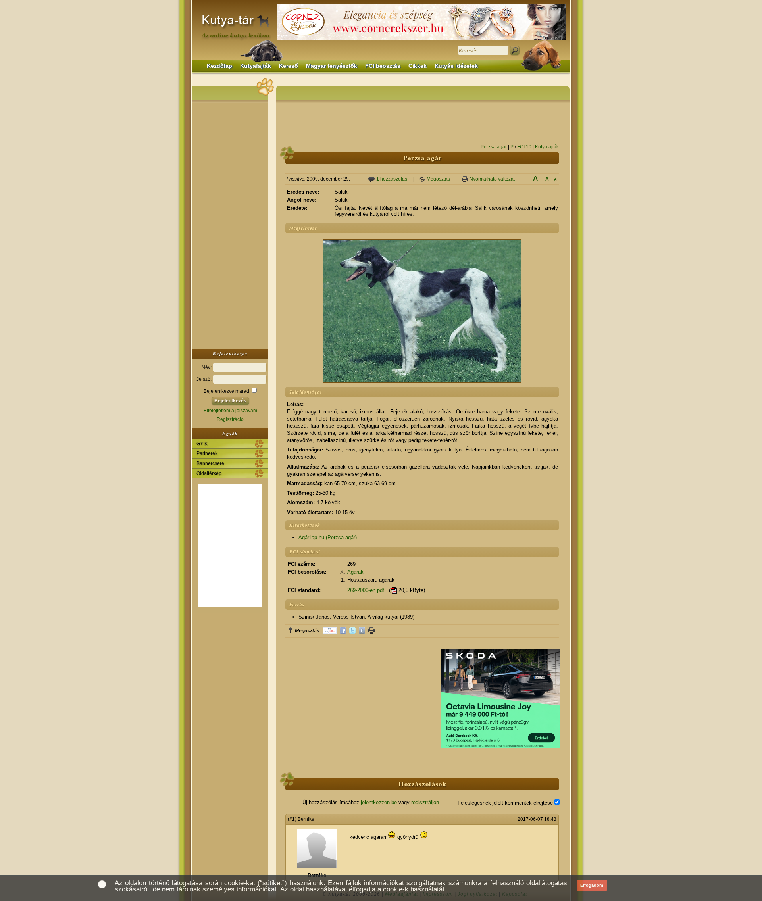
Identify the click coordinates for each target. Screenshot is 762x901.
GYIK (202, 443)
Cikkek (417, 66)
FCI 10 (524, 146)
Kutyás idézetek (456, 66)
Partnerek (206, 453)
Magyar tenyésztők (331, 66)
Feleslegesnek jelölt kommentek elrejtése (506, 803)
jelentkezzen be (379, 802)
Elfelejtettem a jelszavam (230, 410)
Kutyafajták (255, 66)
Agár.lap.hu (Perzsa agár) (327, 537)
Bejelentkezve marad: (228, 391)
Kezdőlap (219, 66)
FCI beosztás (382, 66)
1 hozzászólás (391, 179)
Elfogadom (591, 885)
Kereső (288, 66)
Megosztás (438, 179)
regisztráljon (425, 802)
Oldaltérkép (208, 473)
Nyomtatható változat (492, 179)
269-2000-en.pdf (365, 590)
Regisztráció (230, 419)
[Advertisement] (230, 224)
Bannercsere (210, 463)
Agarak (355, 572)
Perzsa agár (494, 146)
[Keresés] (515, 50)
